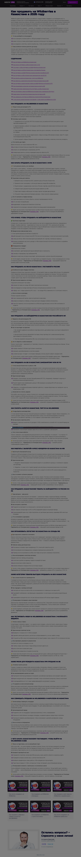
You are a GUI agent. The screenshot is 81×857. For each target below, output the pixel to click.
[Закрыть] (67, 428)
